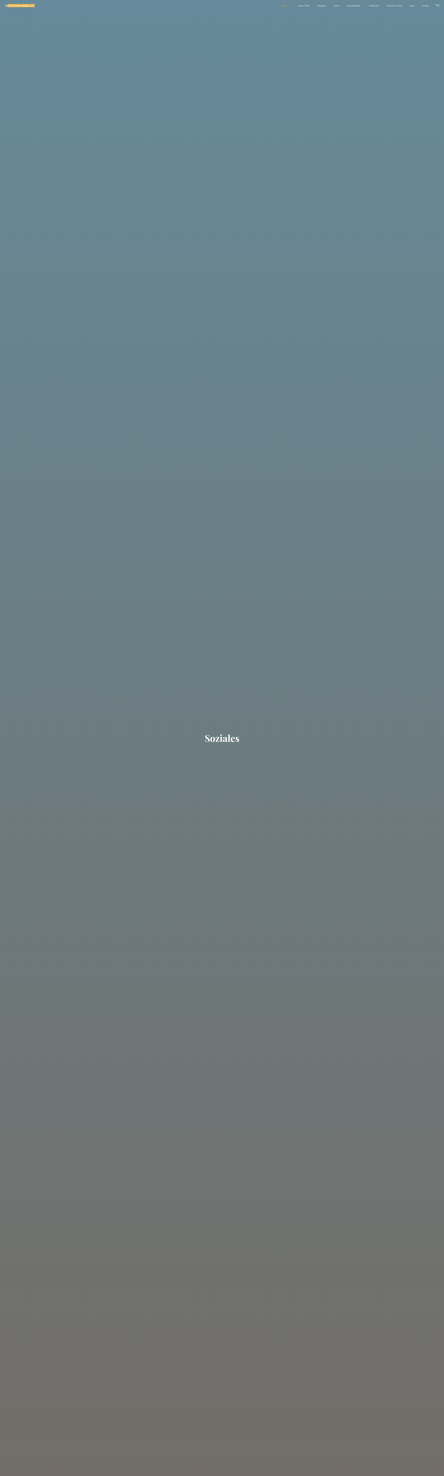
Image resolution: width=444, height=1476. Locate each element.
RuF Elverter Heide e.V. (19, 5)
